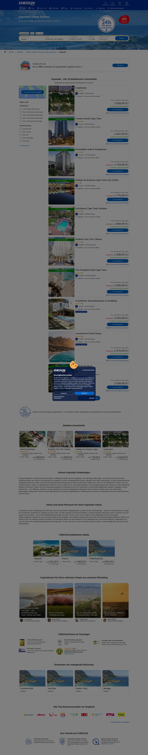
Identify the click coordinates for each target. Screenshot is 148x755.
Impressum (91, 398)
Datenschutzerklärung (59, 396)
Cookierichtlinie (57, 398)
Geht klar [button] (84, 393)
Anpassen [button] (64, 393)
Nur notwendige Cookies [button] (88, 370)
